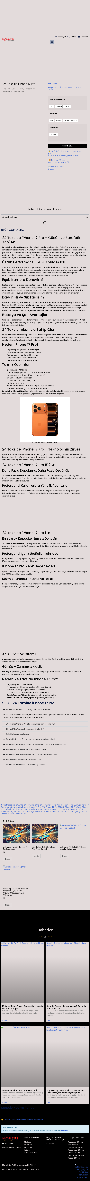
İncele (7, 859)
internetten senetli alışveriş (16, 807)
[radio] (51, 106)
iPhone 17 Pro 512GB (55, 807)
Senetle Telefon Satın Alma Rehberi (19, 1090)
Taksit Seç (54, 127)
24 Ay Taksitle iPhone (25, 805)
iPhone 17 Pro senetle (25, 809)
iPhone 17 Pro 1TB (37, 807)
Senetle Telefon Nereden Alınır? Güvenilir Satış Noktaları (66, 1007)
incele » (5, 1021)
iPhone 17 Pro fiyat (73, 807)
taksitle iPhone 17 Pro (17, 813)
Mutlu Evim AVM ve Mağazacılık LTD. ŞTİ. (19, 1165)
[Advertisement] (45, 16)
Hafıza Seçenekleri (57, 99)
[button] (52, 42)
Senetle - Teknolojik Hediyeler (30, 811)
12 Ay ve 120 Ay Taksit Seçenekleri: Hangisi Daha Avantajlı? (22, 1007)
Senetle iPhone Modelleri (65, 87)
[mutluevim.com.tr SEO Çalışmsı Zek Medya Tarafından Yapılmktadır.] (81, 1171)
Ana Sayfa (7, 89)
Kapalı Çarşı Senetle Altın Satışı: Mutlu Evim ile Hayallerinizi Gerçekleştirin (65, 1091)
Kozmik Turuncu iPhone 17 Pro (49, 809)
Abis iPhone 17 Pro (65, 805)
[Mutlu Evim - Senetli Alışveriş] (8, 39)
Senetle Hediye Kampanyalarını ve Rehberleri (23, 1119)
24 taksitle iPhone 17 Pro (45, 805)
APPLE (56, 83)
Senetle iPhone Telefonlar (55, 811)
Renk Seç (53, 113)
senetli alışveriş (73, 811)
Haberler (45, 929)
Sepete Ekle (67, 146)
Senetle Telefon (17, 89)
